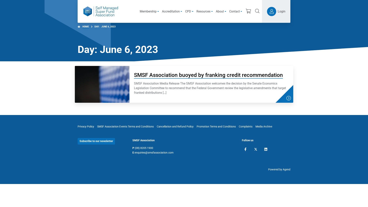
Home (85, 26)
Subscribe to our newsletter (96, 141)
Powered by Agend (279, 169)
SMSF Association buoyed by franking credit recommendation (208, 75)
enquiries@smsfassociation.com (154, 152)
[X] (255, 149)
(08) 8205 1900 (144, 148)
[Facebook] (245, 149)
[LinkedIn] (265, 149)
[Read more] (288, 98)
